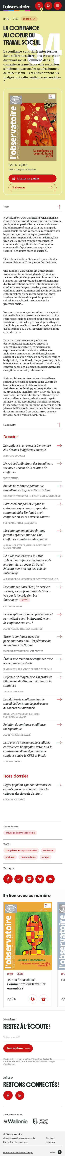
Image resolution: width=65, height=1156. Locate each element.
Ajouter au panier (28, 178)
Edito (6, 206)
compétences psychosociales (21, 850)
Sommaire (9, 424)
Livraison (50, 1142)
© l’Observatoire (12, 1134)
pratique (10, 857)
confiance (48, 850)
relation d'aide (28, 857)
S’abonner (19, 187)
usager (45, 857)
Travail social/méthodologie (20, 832)
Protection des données (15, 1142)
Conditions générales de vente (19, 1138)
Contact (50, 1138)
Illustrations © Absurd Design (18, 1152)
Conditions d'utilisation (33, 1061)
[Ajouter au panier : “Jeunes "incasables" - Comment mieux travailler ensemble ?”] (43, 999)
